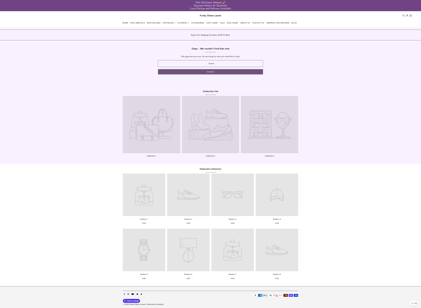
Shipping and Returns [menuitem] (277, 23)
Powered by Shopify (155, 304)
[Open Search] (404, 16)
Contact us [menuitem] (258, 23)
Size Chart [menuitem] (232, 23)
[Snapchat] (137, 294)
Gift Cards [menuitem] (212, 23)
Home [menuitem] (125, 23)
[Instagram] (128, 294)
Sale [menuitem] (222, 23)
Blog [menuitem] (294, 23)
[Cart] (411, 16)
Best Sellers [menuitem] (154, 23)
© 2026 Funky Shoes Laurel (134, 304)
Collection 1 (151, 156)
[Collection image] (151, 124)
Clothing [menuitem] (182, 23)
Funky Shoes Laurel (210, 15)
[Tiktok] (141, 294)
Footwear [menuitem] (168, 23)
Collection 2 (210, 156)
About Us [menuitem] (245, 23)
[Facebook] (124, 294)
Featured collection (210, 169)
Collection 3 (269, 156)
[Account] (407, 16)
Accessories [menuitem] (197, 23)
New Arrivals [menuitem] (137, 23)
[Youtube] (133, 294)
